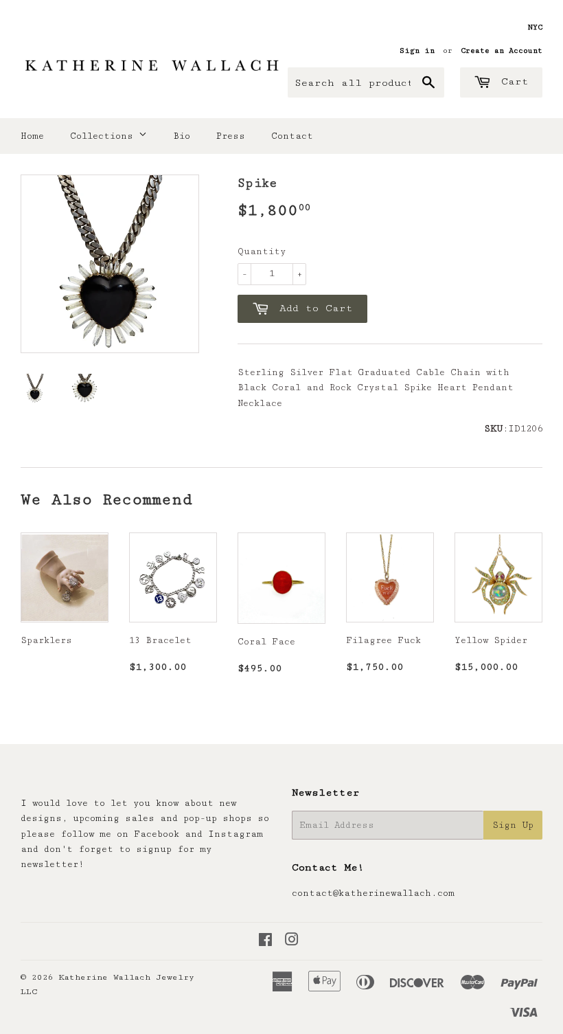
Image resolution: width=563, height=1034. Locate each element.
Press (230, 136)
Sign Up (512, 825)
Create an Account (501, 50)
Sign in (417, 50)
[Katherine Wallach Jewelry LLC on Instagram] (292, 941)
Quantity (262, 251)
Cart (511, 81)
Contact (292, 136)
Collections (104, 136)
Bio (181, 136)
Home (32, 136)
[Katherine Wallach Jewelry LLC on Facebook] (265, 941)
